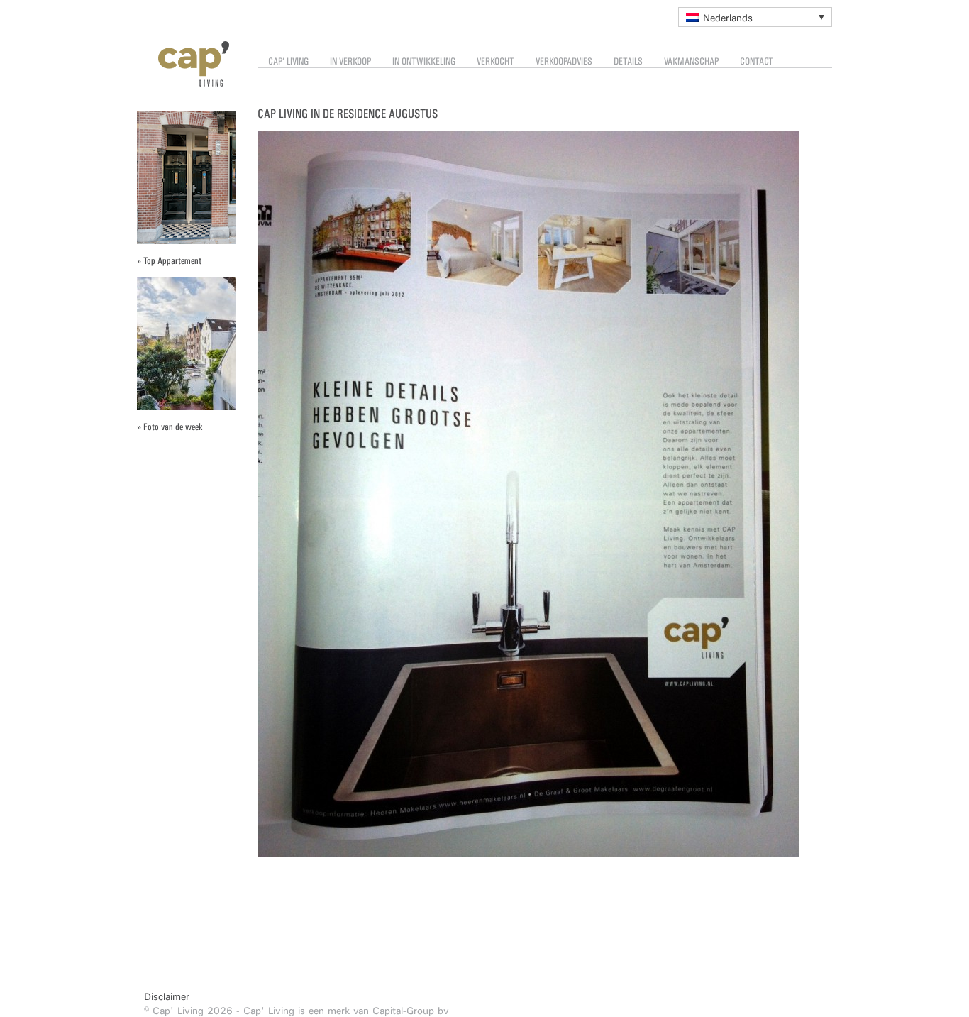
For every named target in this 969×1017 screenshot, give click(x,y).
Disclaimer (166, 996)
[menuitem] (755, 17)
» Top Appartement (169, 261)
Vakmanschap (691, 61)
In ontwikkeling (423, 61)
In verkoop (350, 61)
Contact (756, 61)
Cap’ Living (288, 61)
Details (628, 61)
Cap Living (183, 64)
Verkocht (495, 61)
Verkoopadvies (564, 61)
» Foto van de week (170, 427)
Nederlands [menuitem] (728, 17)
